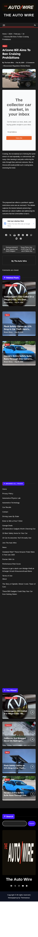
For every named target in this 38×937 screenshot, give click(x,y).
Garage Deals (7, 526)
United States (25, 66)
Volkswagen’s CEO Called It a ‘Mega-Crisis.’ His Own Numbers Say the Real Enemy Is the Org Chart (19, 300)
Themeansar (25, 898)
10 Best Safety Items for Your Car (15, 533)
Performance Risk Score (11, 564)
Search (9, 816)
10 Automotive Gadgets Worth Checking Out (18, 529)
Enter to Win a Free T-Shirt (12, 521)
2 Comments (30, 62)
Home (4, 489)
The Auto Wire (19, 15)
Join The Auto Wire (9, 543)
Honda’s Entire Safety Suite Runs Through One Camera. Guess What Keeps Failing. (18, 359)
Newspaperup (13, 898)
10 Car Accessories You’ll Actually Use (16, 538)
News (4, 46)
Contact (5, 512)
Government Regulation (12, 66)
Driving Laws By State (10, 516)
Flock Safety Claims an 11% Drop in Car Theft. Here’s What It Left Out (17, 329)
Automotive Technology (11, 503)
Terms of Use (7, 576)
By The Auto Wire (8, 62)
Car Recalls (6, 507)
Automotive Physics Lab (11, 498)
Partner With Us (8, 559)
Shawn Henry (8, 302)
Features (8, 285)
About (4, 579)
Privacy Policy (7, 494)
